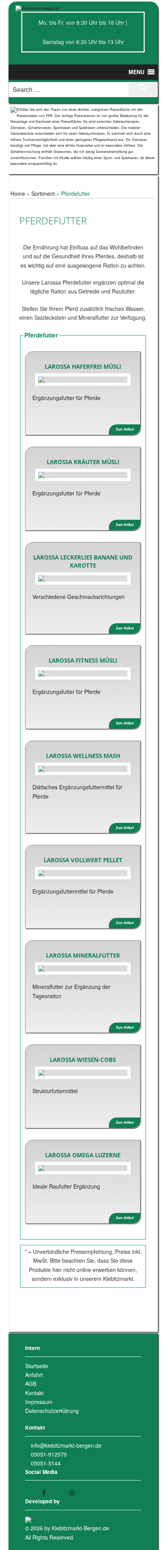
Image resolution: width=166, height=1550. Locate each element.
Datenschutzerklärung (52, 1410)
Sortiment (43, 193)
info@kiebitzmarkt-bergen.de (66, 1445)
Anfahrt (34, 1375)
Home (17, 193)
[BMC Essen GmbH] (28, 1519)
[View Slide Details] (83, 136)
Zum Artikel (125, 429)
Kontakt (34, 1393)
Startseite (36, 1366)
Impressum (39, 1402)
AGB (30, 1383)
